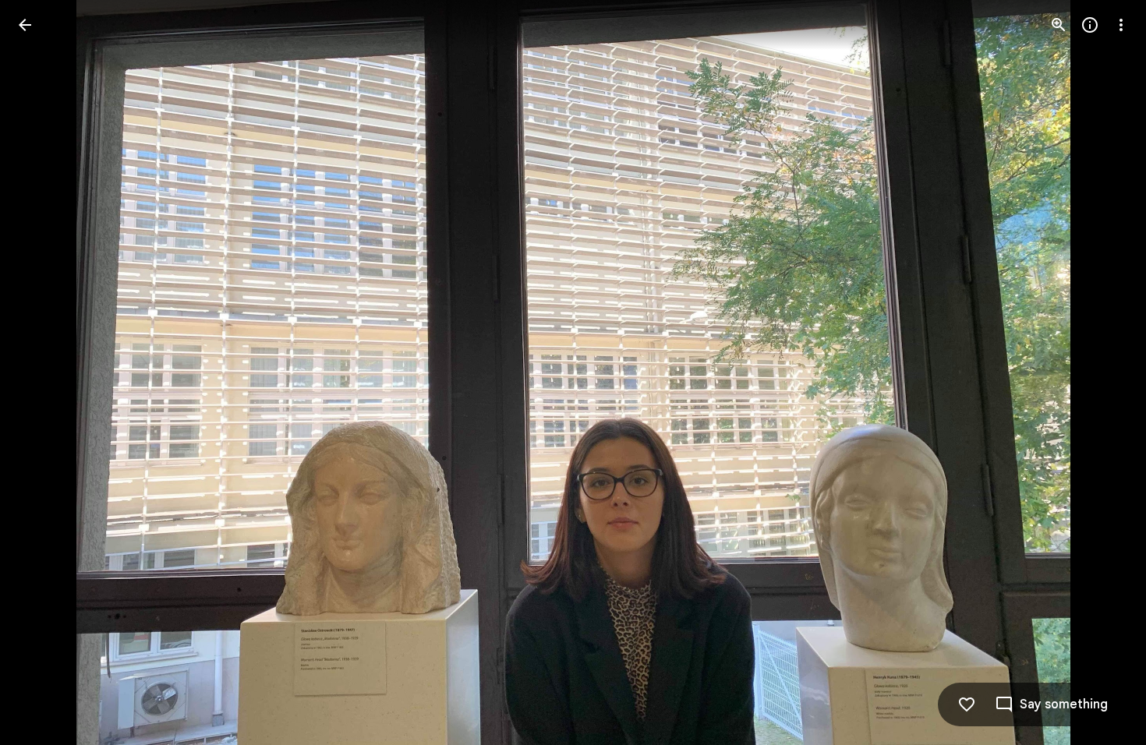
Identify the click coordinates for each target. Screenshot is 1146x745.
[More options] (1121, 25)
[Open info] (1089, 25)
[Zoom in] (1058, 25)
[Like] (966, 704)
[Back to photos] (25, 25)
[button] (43, 372)
